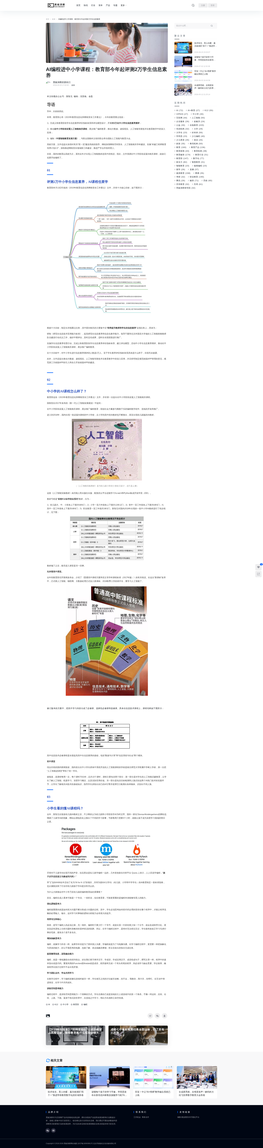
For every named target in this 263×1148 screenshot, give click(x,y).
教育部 (76, 1004)
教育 (181, 147)
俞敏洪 (199, 121)
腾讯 (180, 180)
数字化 (198, 158)
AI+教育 (194, 110)
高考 (198, 184)
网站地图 (73, 1143)
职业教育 (197, 177)
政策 (73, 85)
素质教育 (183, 173)
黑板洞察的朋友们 (62, 82)
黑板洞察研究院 (185, 188)
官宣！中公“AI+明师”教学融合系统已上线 (205, 72)
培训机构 (182, 129)
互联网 (181, 118)
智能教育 (182, 166)
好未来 (197, 132)
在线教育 (197, 125)
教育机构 (200, 151)
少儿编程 (198, 136)
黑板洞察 (67, 1143)
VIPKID (182, 114)
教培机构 (196, 144)
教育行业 (201, 155)
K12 (56, 1004)
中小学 (65, 1004)
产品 (108, 5)
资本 (100, 5)
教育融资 (183, 155)
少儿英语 (182, 140)
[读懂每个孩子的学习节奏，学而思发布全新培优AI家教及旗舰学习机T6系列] (183, 62)
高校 (207, 180)
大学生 (181, 132)
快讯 (86, 5)
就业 (198, 140)
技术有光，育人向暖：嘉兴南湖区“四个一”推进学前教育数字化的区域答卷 (205, 44)
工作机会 (137, 1117)
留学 (180, 169)
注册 (203, 5)
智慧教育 (198, 162)
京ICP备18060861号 (85, 1143)
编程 (85, 1004)
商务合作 (145, 1117)
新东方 (181, 162)
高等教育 (182, 184)
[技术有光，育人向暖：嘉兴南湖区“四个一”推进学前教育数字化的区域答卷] (183, 48)
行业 (93, 5)
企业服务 (182, 121)
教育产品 (198, 147)
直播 (194, 169)
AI (49, 1004)
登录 (213, 5)
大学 (198, 129)
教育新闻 (182, 151)
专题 (115, 5)
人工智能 (198, 118)
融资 (194, 180)
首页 (78, 5)
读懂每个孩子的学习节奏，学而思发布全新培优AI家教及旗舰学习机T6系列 (205, 58)
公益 (180, 125)
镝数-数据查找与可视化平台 (188, 1117)
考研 (180, 177)
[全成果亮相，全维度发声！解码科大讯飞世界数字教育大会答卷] (183, 90)
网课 (199, 173)
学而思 (181, 136)
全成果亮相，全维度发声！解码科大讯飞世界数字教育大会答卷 (204, 87)
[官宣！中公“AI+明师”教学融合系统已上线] (183, 76)
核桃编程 (200, 166)
